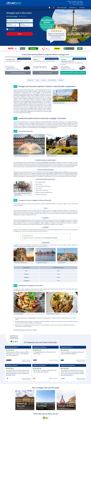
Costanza (39, 220)
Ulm (15, 210)
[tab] (12, 16)
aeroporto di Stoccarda (59, 121)
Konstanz (29, 220)
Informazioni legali (61, 7)
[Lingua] (49, 7)
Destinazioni (72, 7)
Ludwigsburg (17, 244)
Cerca (19, 34)
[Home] (14, 3)
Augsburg (16, 229)
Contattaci (82, 7)
